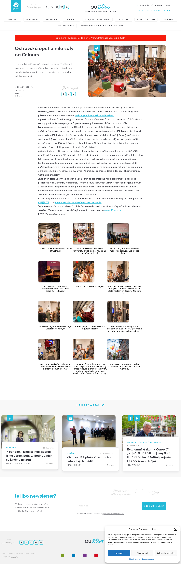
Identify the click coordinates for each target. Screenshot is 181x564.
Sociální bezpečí (66, 26)
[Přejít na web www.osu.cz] (16, 6)
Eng (168, 5)
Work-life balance (146, 20)
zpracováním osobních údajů (113, 514)
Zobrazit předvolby (166, 553)
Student (71, 20)
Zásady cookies (134, 559)
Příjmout (119, 553)
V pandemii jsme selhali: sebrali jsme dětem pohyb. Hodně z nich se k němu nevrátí (29, 456)
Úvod (140, 11)
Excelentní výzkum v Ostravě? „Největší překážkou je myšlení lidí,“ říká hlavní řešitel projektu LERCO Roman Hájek (149, 455)
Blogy (167, 11)
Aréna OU (12, 20)
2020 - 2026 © (7, 553)
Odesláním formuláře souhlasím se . (100, 514)
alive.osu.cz (19, 553)
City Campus (32, 20)
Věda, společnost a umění (97, 20)
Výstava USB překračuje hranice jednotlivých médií (89, 459)
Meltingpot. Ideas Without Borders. (94, 115)
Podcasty (168, 20)
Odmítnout (142, 553)
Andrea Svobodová (24, 87)
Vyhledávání (146, 5)
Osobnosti (51, 20)
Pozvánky (123, 20)
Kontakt (159, 5)
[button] (175, 529)
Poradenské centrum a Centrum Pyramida (102, 26)
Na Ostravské (153, 11)
